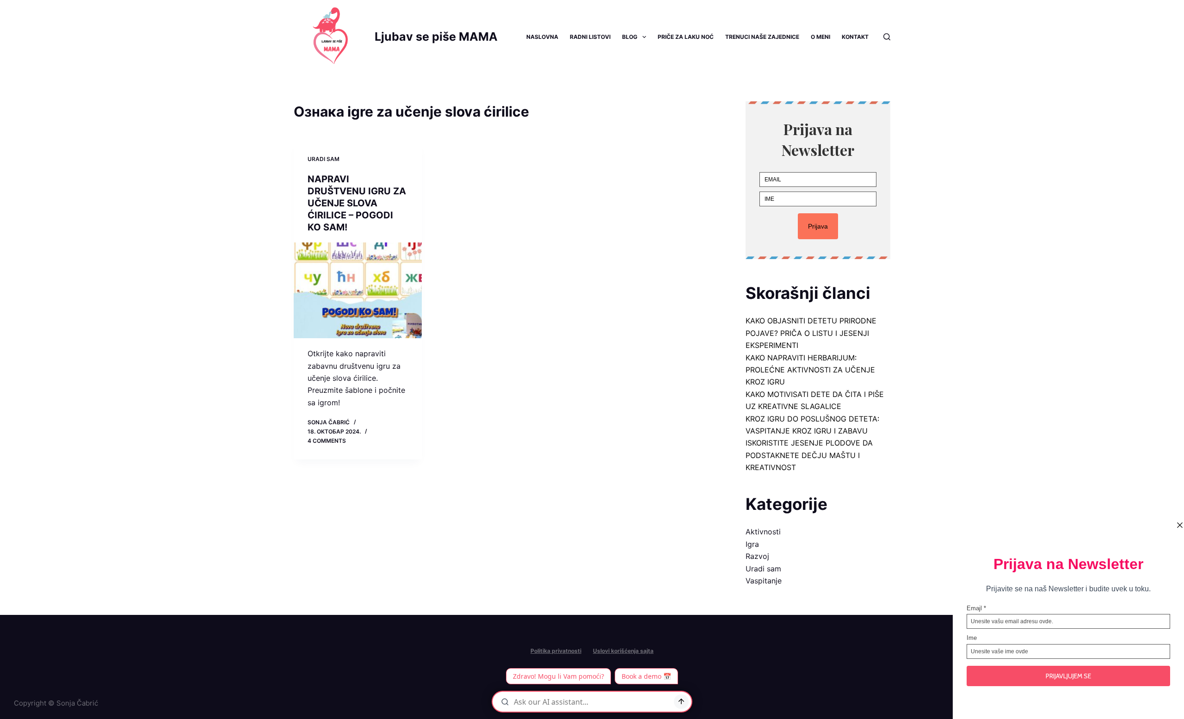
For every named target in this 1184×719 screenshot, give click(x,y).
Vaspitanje (764, 580)
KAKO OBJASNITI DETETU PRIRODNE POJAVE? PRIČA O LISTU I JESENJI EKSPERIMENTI (811, 333)
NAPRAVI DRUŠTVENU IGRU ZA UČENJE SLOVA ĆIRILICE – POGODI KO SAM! (357, 203)
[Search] (886, 36)
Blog (629, 36)
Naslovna (542, 36)
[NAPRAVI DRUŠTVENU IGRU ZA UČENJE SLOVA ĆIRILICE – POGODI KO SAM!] (358, 290)
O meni (820, 36)
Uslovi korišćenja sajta (623, 650)
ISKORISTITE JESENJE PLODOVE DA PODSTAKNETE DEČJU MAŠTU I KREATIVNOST (809, 455)
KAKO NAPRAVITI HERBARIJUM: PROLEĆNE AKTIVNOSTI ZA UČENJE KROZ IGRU (810, 370)
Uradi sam (323, 158)
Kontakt (855, 36)
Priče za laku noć (686, 36)
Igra (752, 544)
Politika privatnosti (555, 650)
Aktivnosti (763, 531)
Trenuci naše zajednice (762, 36)
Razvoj (757, 556)
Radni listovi (590, 36)
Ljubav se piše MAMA (436, 36)
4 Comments (327, 440)
